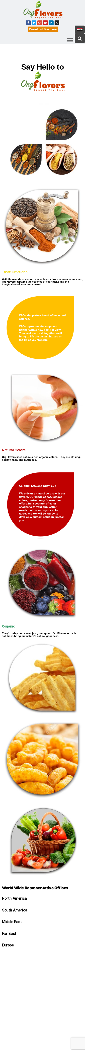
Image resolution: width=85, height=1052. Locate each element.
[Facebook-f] (28, 22)
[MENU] (70, 40)
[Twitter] (34, 22)
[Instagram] (57, 22)
